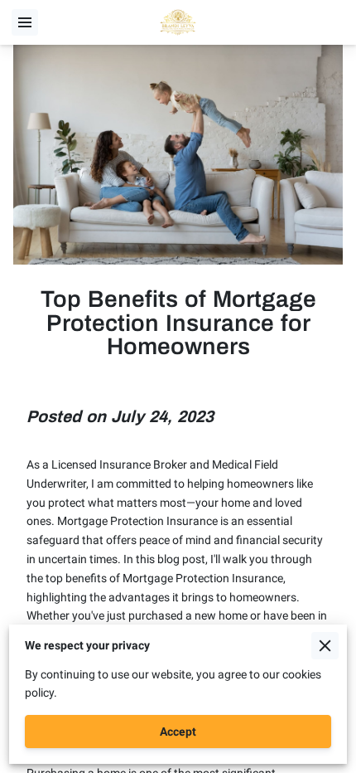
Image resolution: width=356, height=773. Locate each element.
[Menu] (25, 22)
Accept (178, 731)
